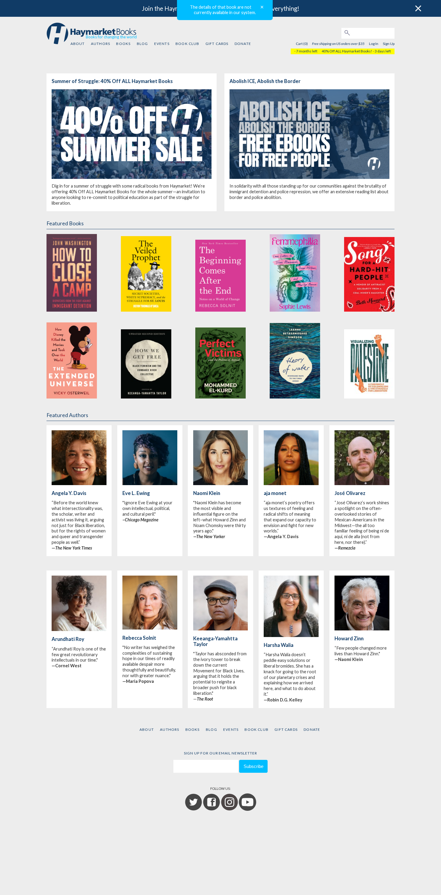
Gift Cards (217, 43)
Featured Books (65, 223)
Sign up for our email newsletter (220, 753)
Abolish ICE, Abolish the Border (265, 81)
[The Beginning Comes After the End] (220, 272)
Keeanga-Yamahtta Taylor (215, 641)
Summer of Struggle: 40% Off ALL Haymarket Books (112, 81)
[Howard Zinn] (361, 629)
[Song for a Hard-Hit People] (369, 272)
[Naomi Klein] (220, 483)
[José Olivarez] (361, 483)
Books (123, 43)
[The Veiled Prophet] (146, 272)
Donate (243, 43)
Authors (100, 43)
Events (162, 43)
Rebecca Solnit (139, 638)
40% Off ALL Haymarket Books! (347, 51)
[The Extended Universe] (71, 359)
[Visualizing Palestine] (369, 359)
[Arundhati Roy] (79, 629)
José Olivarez (349, 493)
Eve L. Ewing (136, 493)
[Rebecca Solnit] (149, 628)
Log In (373, 43)
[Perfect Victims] (220, 359)
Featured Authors (67, 415)
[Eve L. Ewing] (149, 483)
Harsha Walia (278, 645)
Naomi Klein (206, 493)
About (77, 43)
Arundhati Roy (68, 639)
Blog (142, 43)
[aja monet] (291, 483)
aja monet (275, 493)
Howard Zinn (349, 639)
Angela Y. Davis (69, 493)
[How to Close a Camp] (71, 272)
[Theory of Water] (295, 359)
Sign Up (388, 43)
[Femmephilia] (295, 272)
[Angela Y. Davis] (79, 483)
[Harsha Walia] (291, 635)
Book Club (187, 43)
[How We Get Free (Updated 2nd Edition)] (146, 359)
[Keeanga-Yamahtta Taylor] (220, 629)
